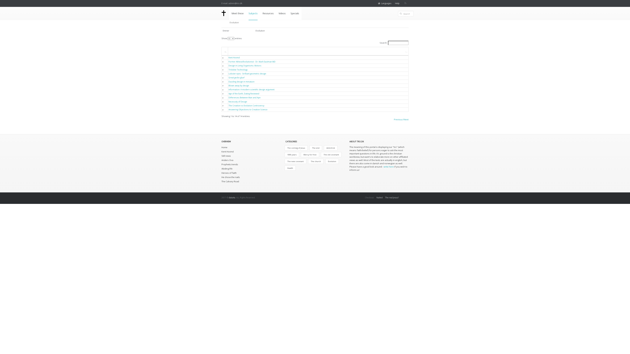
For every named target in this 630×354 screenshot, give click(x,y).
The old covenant (331, 154)
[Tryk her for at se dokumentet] (223, 57)
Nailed (380, 197)
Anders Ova (227, 160)
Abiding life (226, 168)
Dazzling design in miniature (241, 81)
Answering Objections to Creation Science (248, 109)
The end (315, 148)
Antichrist (330, 148)
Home (224, 147)
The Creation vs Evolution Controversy (246, 105)
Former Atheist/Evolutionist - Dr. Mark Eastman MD (252, 61)
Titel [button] (233, 51)
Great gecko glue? (237, 77)
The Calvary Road (230, 181)
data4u (232, 197)
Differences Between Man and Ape (245, 97)
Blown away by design (239, 85)
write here (389, 166)
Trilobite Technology (238, 69)
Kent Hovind (234, 57)
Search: (383, 42)
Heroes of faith (229, 172)
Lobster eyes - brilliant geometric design (247, 73)
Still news (226, 155)
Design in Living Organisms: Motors (245, 65)
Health (290, 168)
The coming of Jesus (296, 148)
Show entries (231, 38)
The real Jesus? (392, 197)
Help (397, 3)
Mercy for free (310, 154)
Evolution (332, 161)
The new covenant (295, 161)
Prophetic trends (229, 164)
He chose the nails (230, 177)
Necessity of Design (238, 101)
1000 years (291, 154)
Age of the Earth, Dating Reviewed (244, 93)
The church (316, 161)
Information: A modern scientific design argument (251, 89)
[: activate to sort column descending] (225, 51)
